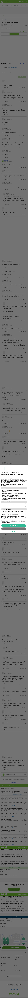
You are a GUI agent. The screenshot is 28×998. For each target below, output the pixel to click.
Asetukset (14, 529)
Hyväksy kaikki (14, 525)
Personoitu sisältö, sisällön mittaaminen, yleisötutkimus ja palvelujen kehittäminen (10, 496)
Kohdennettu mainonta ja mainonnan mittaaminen (12, 493)
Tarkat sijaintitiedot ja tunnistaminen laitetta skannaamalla (11, 491)
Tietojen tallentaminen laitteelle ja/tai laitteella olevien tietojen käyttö (13, 499)
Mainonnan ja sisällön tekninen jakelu (10, 514)
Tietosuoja (14, 531)
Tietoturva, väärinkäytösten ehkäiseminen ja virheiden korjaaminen (13, 512)
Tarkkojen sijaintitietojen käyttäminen (10, 504)
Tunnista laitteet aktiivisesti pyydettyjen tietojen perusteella (12, 506)
